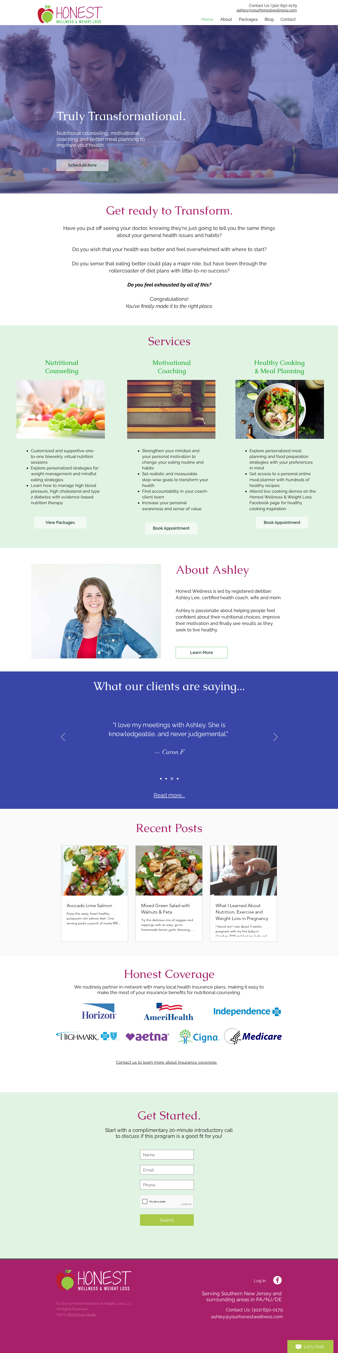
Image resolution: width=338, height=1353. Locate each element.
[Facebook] (277, 1280)
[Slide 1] (161, 778)
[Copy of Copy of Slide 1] (171, 778)
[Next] (275, 737)
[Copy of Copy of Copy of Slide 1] (177, 778)
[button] (226, 19)
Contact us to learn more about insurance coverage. (166, 1062)
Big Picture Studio (82, 1315)
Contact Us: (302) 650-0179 (273, 5)
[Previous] (63, 737)
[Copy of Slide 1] (166, 778)
